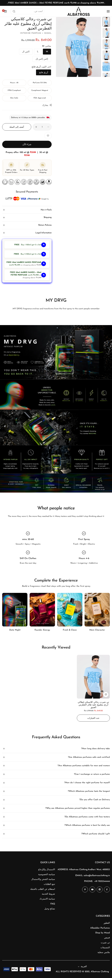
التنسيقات (105, 948)
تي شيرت (105, 943)
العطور (107, 923)
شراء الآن (27, 144)
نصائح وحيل (49, 909)
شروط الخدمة (48, 894)
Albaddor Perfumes (100, 928)
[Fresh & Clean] (97, 609)
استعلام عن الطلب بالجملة (42, 889)
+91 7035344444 (102, 881)
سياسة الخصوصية (46, 874)
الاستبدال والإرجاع (46, 870)
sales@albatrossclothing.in (97, 875)
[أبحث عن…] (14, 11)
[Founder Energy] (69, 609)
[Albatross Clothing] (78, 11)
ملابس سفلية (104, 952)
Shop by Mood (102, 933)
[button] (104, 3)
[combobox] (27, 11)
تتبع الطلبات (49, 884)
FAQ (52, 904)
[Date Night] (42, 609)
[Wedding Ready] (14, 609)
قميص (107, 938)
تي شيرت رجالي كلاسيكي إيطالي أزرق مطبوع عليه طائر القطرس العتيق (93, 705)
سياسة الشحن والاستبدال (43, 879)
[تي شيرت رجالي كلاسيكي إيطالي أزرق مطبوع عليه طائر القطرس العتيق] (93, 677)
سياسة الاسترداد (47, 899)
